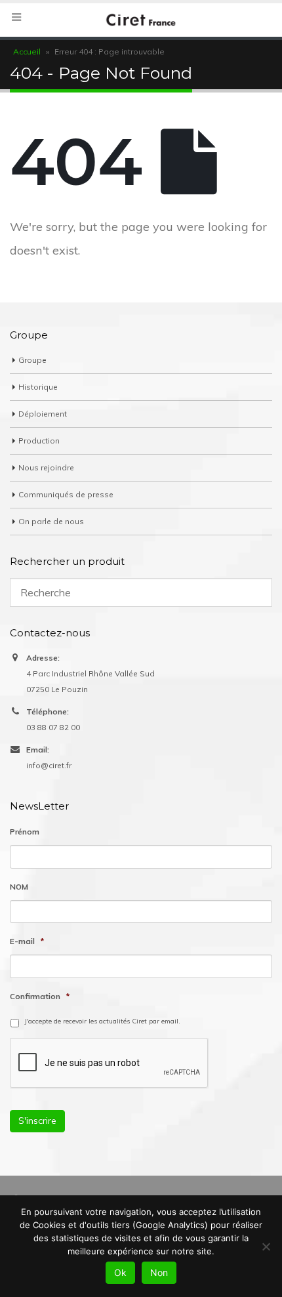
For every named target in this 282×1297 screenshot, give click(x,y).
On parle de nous (51, 521)
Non (159, 1272)
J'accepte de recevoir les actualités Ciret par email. (102, 1021)
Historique (38, 387)
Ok (120, 1272)
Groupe (32, 360)
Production (39, 440)
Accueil (27, 51)
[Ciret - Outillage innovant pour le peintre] (141, 19)
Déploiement (42, 414)
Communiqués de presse (65, 494)
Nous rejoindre (46, 467)
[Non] (265, 1246)
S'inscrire (37, 1120)
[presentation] (109, 1063)
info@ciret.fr (48, 765)
